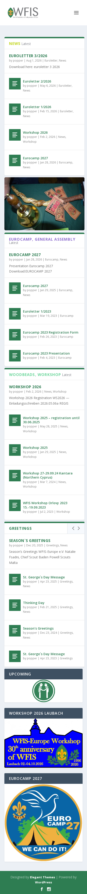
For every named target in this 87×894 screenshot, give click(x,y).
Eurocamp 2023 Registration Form (50, 332)
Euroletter (51, 60)
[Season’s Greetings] (15, 630)
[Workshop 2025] (15, 450)
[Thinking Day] (15, 605)
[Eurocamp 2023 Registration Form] (15, 334)
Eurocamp (65, 162)
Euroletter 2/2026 (37, 81)
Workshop (30, 142)
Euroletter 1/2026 (37, 107)
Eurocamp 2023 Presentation (46, 353)
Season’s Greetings (38, 628)
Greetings (52, 545)
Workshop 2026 (35, 132)
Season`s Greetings (30, 540)
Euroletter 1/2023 (37, 311)
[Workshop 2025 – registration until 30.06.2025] (15, 420)
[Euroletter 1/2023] (15, 314)
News (62, 60)
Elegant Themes (42, 877)
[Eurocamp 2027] (15, 160)
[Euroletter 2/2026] (15, 83)
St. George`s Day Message (44, 577)
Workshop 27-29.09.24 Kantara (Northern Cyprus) (48, 475)
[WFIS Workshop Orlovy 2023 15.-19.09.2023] (15, 505)
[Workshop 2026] (15, 135)
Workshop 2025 (35, 447)
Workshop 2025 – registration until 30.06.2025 (51, 420)
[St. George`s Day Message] (15, 579)
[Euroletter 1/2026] (15, 109)
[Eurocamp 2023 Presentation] (15, 355)
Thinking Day (34, 603)
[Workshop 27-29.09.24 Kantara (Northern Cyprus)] (15, 475)
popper (18, 60)
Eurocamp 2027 (35, 158)
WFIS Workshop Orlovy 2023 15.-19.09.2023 (45, 505)
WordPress (43, 882)
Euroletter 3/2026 (28, 55)
